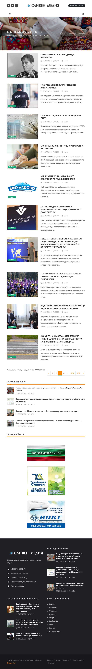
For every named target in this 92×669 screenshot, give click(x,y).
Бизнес (52, 628)
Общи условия (77, 660)
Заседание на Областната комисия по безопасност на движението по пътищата (47, 411)
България (12, 75)
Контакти (51, 663)
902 (72, 373)
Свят (51, 625)
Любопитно (53, 621)
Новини (66, 660)
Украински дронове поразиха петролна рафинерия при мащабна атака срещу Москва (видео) (29, 622)
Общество (53, 611)
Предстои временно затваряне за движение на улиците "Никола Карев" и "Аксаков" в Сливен (69, 556)
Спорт (51, 618)
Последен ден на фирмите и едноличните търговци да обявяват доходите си (61, 209)
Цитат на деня (54, 631)
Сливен (52, 604)
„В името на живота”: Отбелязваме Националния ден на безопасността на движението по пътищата (61, 339)
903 (78, 373)
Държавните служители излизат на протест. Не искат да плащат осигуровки (61, 276)
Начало (50, 660)
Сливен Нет (11, 663)
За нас (58, 660)
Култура (52, 614)
